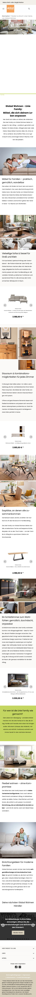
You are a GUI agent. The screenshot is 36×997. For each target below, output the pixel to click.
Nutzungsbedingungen (13, 975)
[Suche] (29, 8)
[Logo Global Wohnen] (12, 9)
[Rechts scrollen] (31, 305)
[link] (18, 27)
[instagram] (20, 967)
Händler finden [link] (18, 933)
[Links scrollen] (5, 305)
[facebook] (16, 967)
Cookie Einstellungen (23, 977)
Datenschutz (11, 977)
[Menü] (3, 8)
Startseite (5, 16)
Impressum (26, 975)
